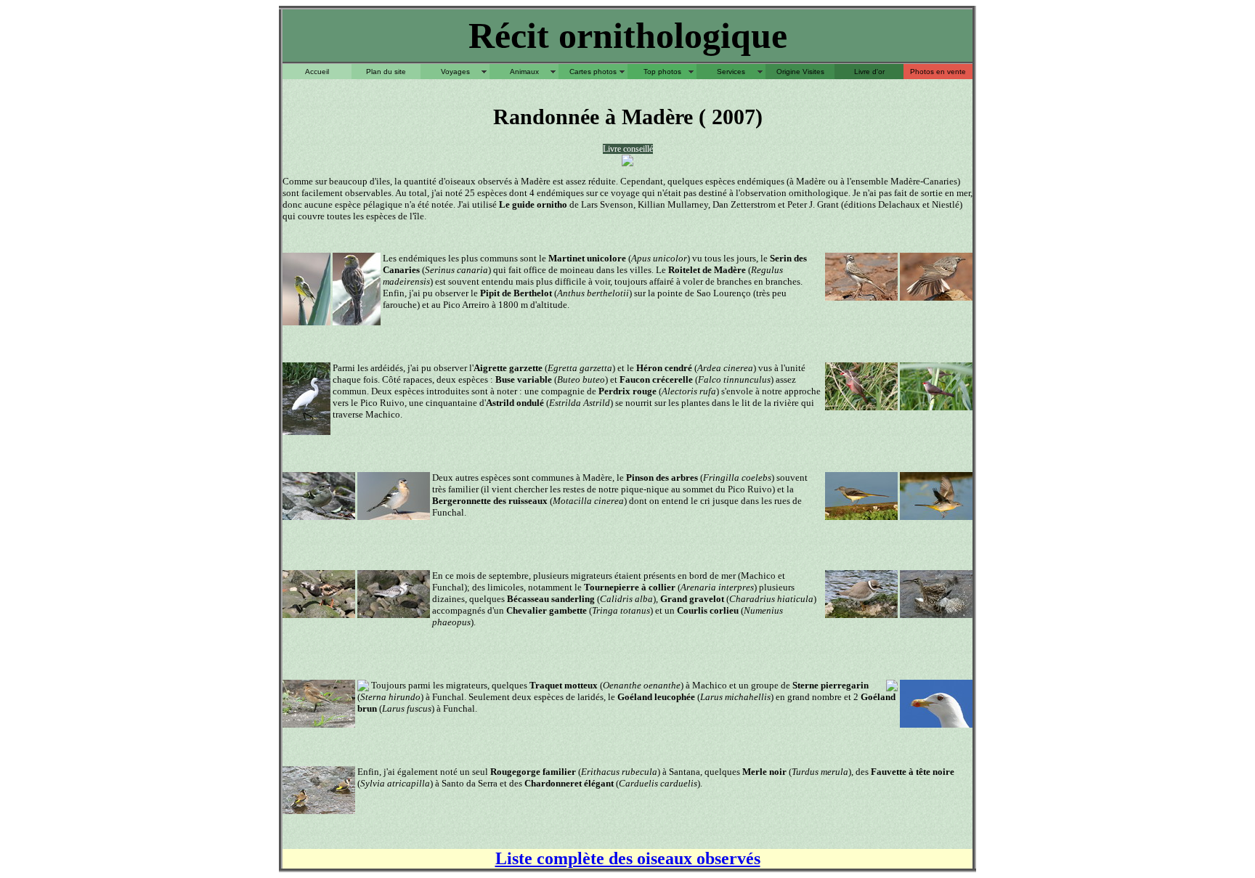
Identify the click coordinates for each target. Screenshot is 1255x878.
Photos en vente (938, 72)
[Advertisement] (627, 84)
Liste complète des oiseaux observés (627, 858)
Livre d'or (869, 72)
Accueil (317, 72)
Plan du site (386, 72)
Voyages (455, 72)
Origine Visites (800, 72)
